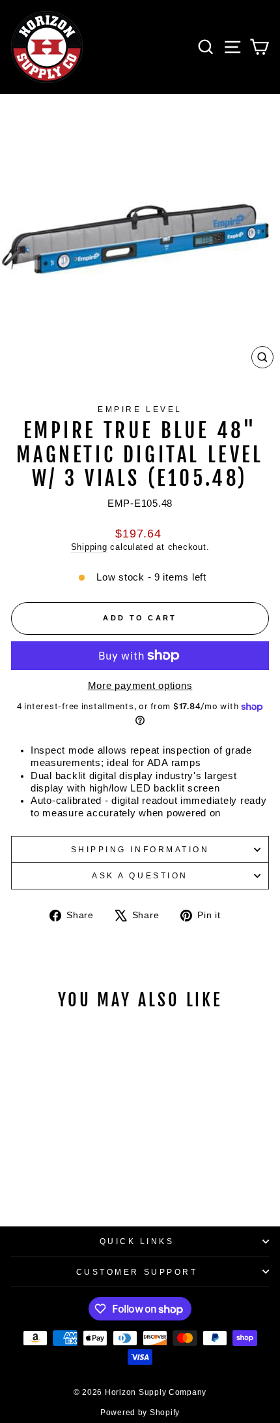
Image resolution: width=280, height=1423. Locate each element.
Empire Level (140, 409)
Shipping (89, 547)
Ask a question (140, 875)
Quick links (137, 1241)
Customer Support (137, 1272)
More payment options (140, 685)
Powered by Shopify (140, 1412)
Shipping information (140, 849)
